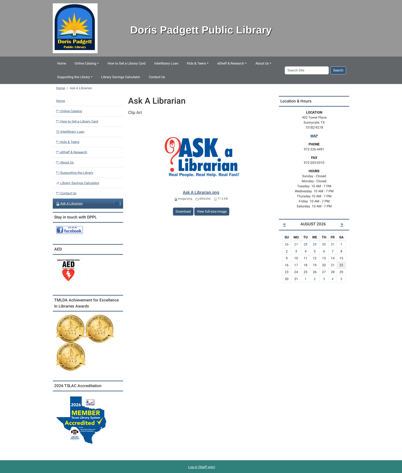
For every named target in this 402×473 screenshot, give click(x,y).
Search (338, 70)
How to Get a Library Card (127, 63)
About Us (262, 63)
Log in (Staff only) (201, 467)
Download (183, 211)
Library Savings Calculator (120, 77)
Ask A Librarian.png (201, 192)
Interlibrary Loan (166, 63)
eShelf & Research (230, 63)
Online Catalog (85, 63)
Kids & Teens (196, 63)
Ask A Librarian (71, 203)
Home (61, 63)
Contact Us (157, 77)
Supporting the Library (73, 77)
